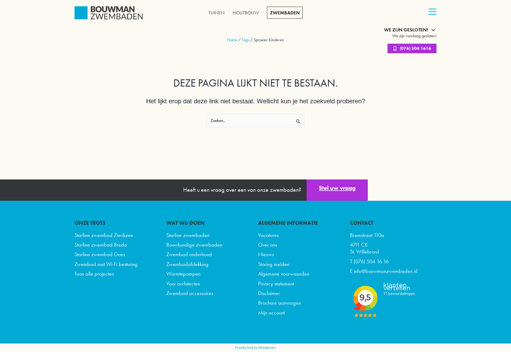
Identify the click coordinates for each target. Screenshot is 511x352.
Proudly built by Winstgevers (255, 348)
